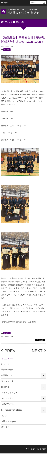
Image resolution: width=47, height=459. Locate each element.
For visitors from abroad (11, 410)
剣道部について (8, 375)
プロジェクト (7, 398)
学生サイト (6, 427)
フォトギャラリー (9, 393)
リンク (4, 416)
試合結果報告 (7, 370)
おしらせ (7, 49)
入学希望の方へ (8, 404)
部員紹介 (5, 387)
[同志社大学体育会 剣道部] (20, 11)
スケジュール (7, 381)
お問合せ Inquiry (8, 421)
